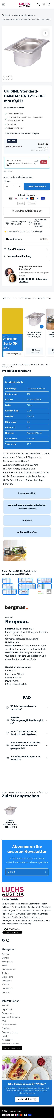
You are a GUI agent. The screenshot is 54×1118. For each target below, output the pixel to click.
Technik (5, 973)
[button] (3, 4)
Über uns (6, 1028)
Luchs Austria (15, 1111)
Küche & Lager (9, 969)
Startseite (6, 15)
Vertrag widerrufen (12, 1048)
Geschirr (6, 954)
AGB (4, 1021)
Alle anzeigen (12, 354)
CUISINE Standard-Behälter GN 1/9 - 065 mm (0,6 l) (26, 19)
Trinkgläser (7, 962)
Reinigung (6, 981)
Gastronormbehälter (23, 15)
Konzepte (6, 992)
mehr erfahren (25, 1099)
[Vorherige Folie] (5, 78)
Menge (7, 181)
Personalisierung (9, 1032)
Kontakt (5, 1006)
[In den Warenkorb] (42, 326)
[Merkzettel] (43, 4)
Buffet (5, 965)
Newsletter (7, 1040)
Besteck (5, 958)
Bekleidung (7, 988)
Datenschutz (8, 1013)
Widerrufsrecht (9, 1025)
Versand (7, 177)
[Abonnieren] (46, 872)
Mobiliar (5, 984)
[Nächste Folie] (10, 78)
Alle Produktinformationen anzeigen (22, 133)
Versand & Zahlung (11, 1017)
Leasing (5, 1036)
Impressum (7, 1009)
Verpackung (7, 977)
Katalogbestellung (10, 1044)
